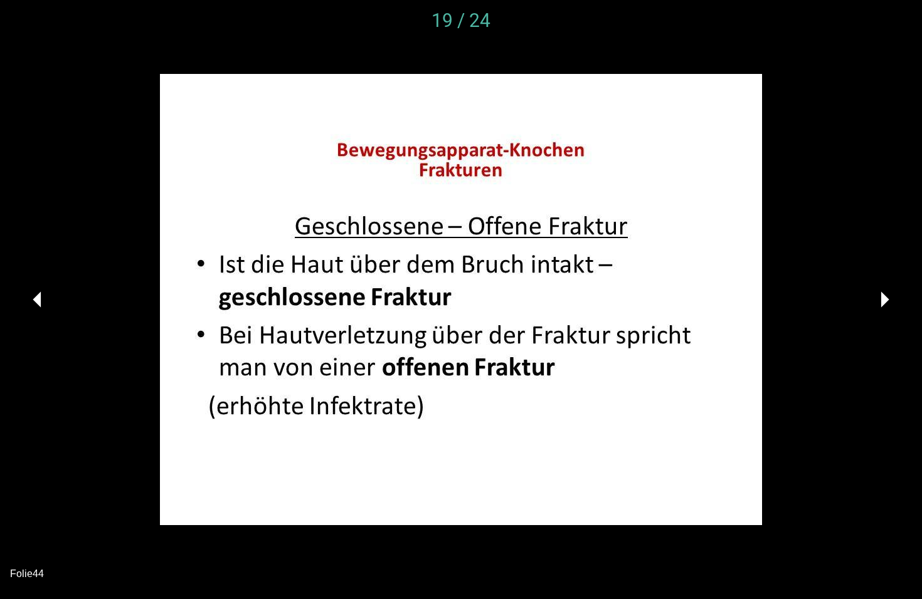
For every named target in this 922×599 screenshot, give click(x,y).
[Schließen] (25, 20)
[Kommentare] (897, 20)
